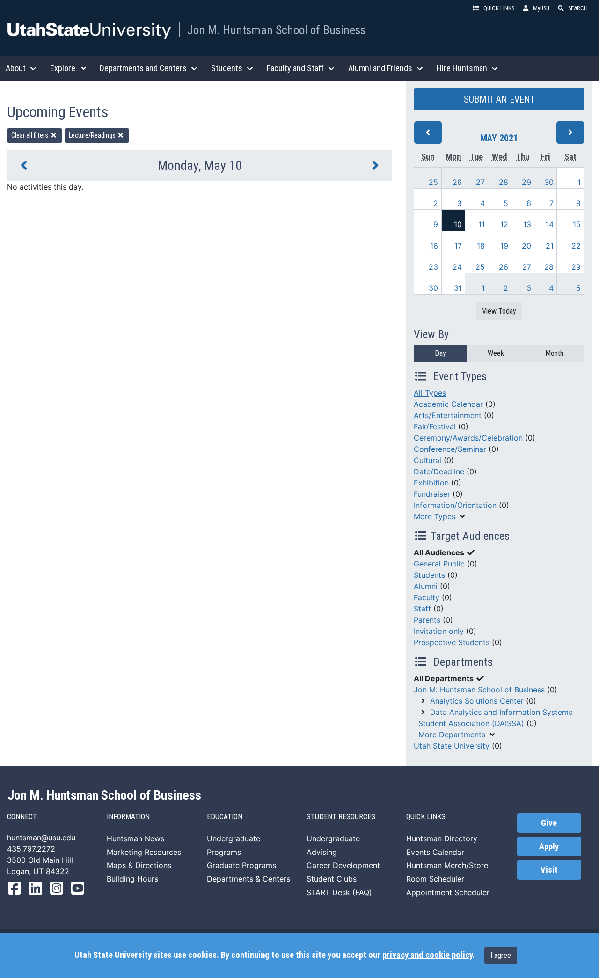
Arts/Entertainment (448, 415)
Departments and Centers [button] (143, 68)
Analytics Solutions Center (477, 701)
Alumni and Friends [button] (380, 68)
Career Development (343, 865)
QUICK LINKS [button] (498, 8)
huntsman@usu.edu (41, 837)
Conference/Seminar (450, 449)
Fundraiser (432, 494)
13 (527, 224)
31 (458, 288)
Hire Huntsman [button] (462, 68)
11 (481, 224)
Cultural (427, 460)
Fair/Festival (435, 426)
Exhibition (431, 482)
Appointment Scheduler (447, 892)
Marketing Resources (144, 852)
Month (554, 353)
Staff (422, 608)
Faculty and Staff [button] (295, 68)
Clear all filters (30, 135)
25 (433, 182)
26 (457, 182)
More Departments (451, 734)
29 (526, 182)
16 (434, 245)
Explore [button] (62, 68)
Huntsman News (135, 838)
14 (550, 224)
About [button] (16, 68)
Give (549, 823)
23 (433, 267)
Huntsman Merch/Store (447, 865)
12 (504, 224)
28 (503, 182)
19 (504, 245)
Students (429, 575)
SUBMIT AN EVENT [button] (499, 99)
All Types (430, 392)
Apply (549, 846)
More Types (434, 516)
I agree (500, 955)
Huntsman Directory (441, 838)
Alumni (426, 586)
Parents (427, 620)
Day (440, 353)
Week (496, 353)
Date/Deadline (439, 471)
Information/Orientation (455, 505)
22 (576, 245)
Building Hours (132, 878)
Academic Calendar (448, 404)
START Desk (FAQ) (339, 892)
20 (526, 245)
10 (458, 224)
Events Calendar (435, 852)
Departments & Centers (248, 878)
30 (549, 182)
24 (457, 267)
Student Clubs (332, 878)
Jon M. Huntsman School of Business (276, 30)
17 (458, 245)
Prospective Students (451, 642)
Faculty (426, 597)
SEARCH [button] (578, 8)
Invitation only (439, 631)
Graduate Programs (241, 865)
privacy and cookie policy (427, 955)
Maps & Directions (139, 865)
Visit (549, 870)
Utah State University (451, 745)
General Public (439, 563)
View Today (499, 311)
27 (480, 182)
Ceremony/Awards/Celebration (468, 437)
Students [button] (226, 68)
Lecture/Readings (93, 135)
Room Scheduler (435, 878)
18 (481, 245)
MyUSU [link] (541, 8)
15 (577, 224)
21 (550, 245)
